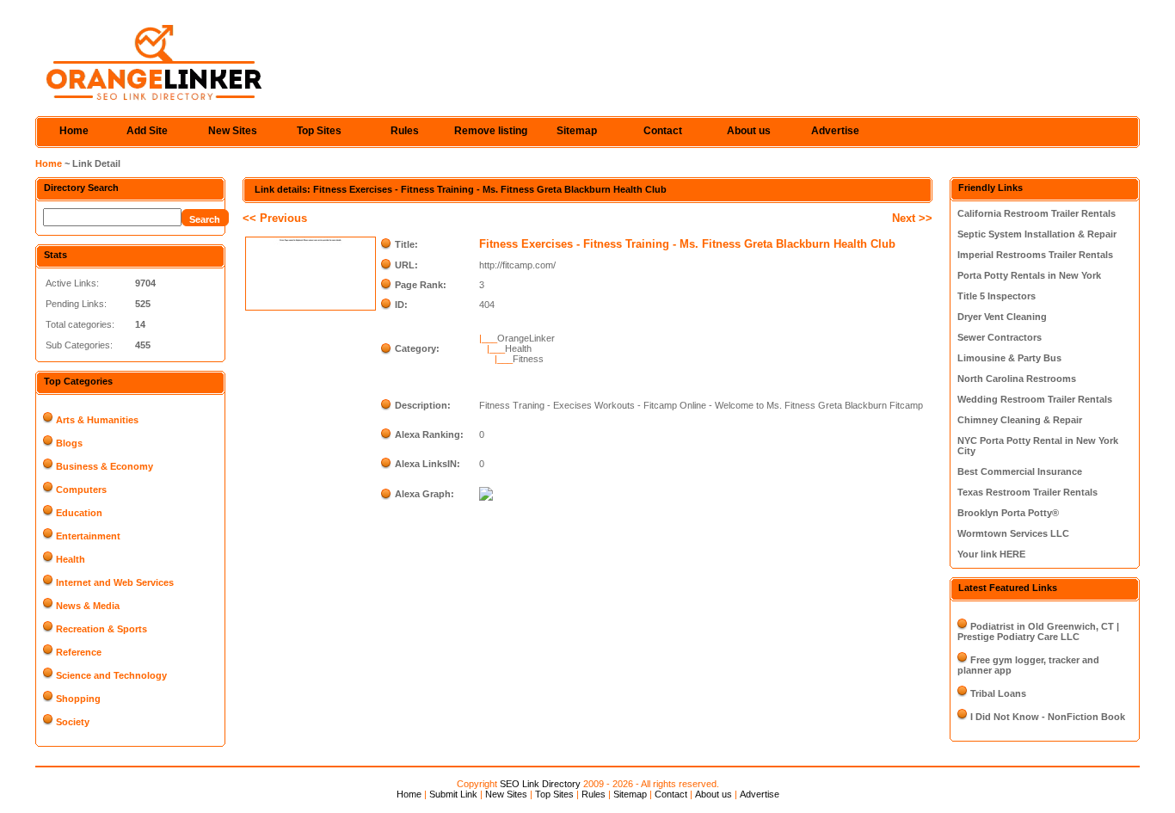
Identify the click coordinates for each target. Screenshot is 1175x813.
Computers (81, 489)
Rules (405, 131)
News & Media (88, 606)
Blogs (69, 443)
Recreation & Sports (101, 629)
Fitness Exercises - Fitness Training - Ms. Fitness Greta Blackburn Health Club (687, 243)
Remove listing (490, 131)
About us (749, 131)
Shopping (78, 698)
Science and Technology (111, 675)
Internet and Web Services (115, 582)
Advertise (835, 131)
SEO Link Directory (540, 784)
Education (79, 513)
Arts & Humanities (97, 420)
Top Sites (319, 131)
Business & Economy (104, 466)
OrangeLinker (526, 338)
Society (72, 722)
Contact (662, 131)
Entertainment (88, 536)
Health (70, 559)
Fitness (528, 359)
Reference (79, 652)
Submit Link (453, 794)
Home (74, 131)
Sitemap (577, 131)
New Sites (232, 131)
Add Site (147, 131)
